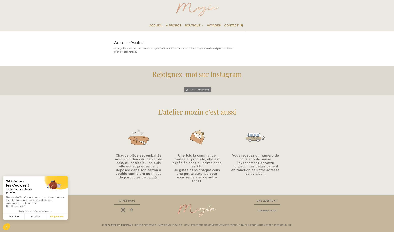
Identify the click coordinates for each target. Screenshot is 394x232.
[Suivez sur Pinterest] (131, 210)
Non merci (14, 216)
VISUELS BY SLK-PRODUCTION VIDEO (251, 225)
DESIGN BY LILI (283, 225)
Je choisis (35, 216)
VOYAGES (214, 25)
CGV (186, 225)
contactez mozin (267, 210)
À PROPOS (173, 25)
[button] (6, 226)
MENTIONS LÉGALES (170, 225)
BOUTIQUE (193, 25)
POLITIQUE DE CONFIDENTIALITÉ (210, 225)
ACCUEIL (156, 25)
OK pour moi (57, 216)
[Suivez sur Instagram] (123, 210)
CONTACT (231, 25)
